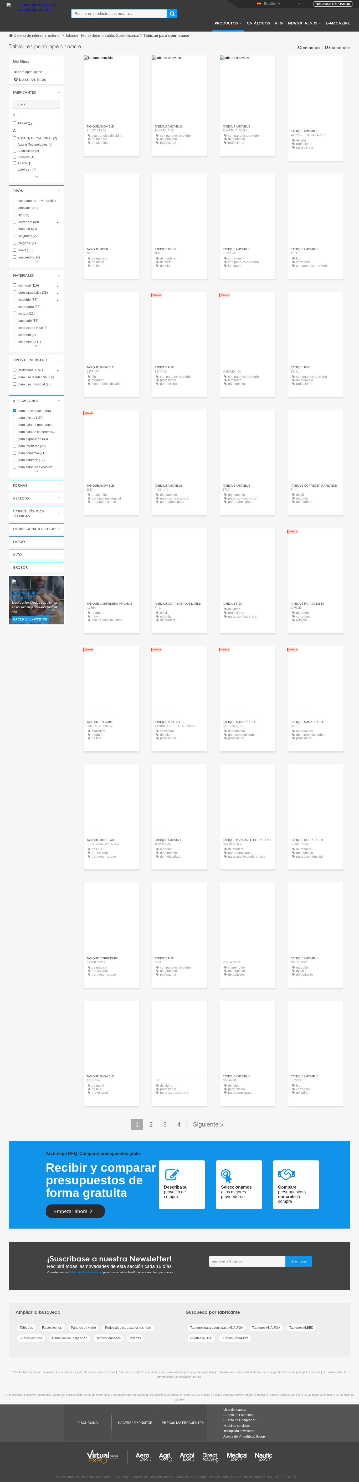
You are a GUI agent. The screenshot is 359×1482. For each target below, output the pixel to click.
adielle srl (27, 170)
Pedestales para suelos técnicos (128, 1328)
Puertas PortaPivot (235, 1338)
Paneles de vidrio (83, 1328)
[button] (36, 92)
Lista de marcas (234, 1410)
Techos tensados (108, 1338)
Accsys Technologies (35, 145)
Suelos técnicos (31, 1338)
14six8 (25, 123)
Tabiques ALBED (301, 1328)
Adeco (25, 163)
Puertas (135, 1338)
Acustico (26, 157)
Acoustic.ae (28, 151)
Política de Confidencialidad (85, 1272)
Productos (226, 23)
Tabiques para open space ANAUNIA (216, 1328)
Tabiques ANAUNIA (266, 1328)
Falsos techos (52, 1328)
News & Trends (302, 23)
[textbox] (119, 13)
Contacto (316, 64)
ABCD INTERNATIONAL (37, 138)
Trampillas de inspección (69, 1338)
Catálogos (258, 23)
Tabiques (26, 1328)
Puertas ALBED (201, 1338)
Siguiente (207, 1124)
